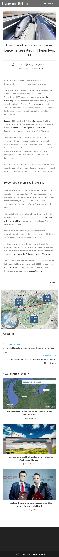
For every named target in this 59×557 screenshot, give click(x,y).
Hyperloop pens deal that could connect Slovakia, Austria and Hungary (30, 458)
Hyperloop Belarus (15, 3)
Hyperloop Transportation (31, 68)
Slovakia (11, 334)
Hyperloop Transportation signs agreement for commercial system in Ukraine (29, 504)
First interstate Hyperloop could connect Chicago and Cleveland (29, 413)
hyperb (19, 65)
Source (52, 283)
